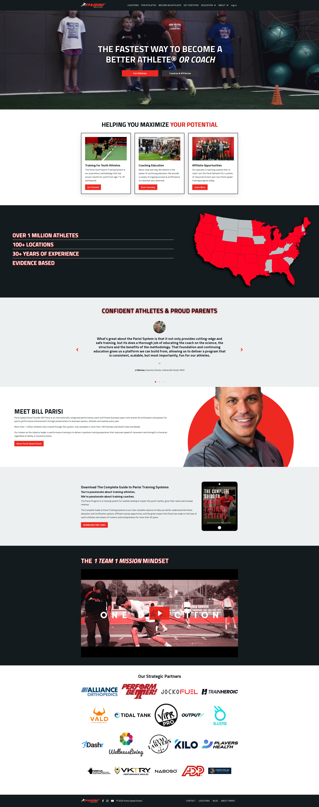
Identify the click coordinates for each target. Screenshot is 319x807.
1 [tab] (155, 382)
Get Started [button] (93, 187)
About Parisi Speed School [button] (29, 443)
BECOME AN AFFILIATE (170, 5)
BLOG (215, 800)
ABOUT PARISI (228, 800)
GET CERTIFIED (191, 5)
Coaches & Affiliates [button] (180, 73)
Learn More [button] (200, 187)
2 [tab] (159, 382)
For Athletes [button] (140, 73)
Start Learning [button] (148, 187)
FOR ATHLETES (148, 5)
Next (241, 349)
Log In (234, 5)
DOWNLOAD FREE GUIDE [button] (94, 524)
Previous (77, 349)
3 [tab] (163, 382)
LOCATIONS (133, 5)
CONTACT (191, 800)
